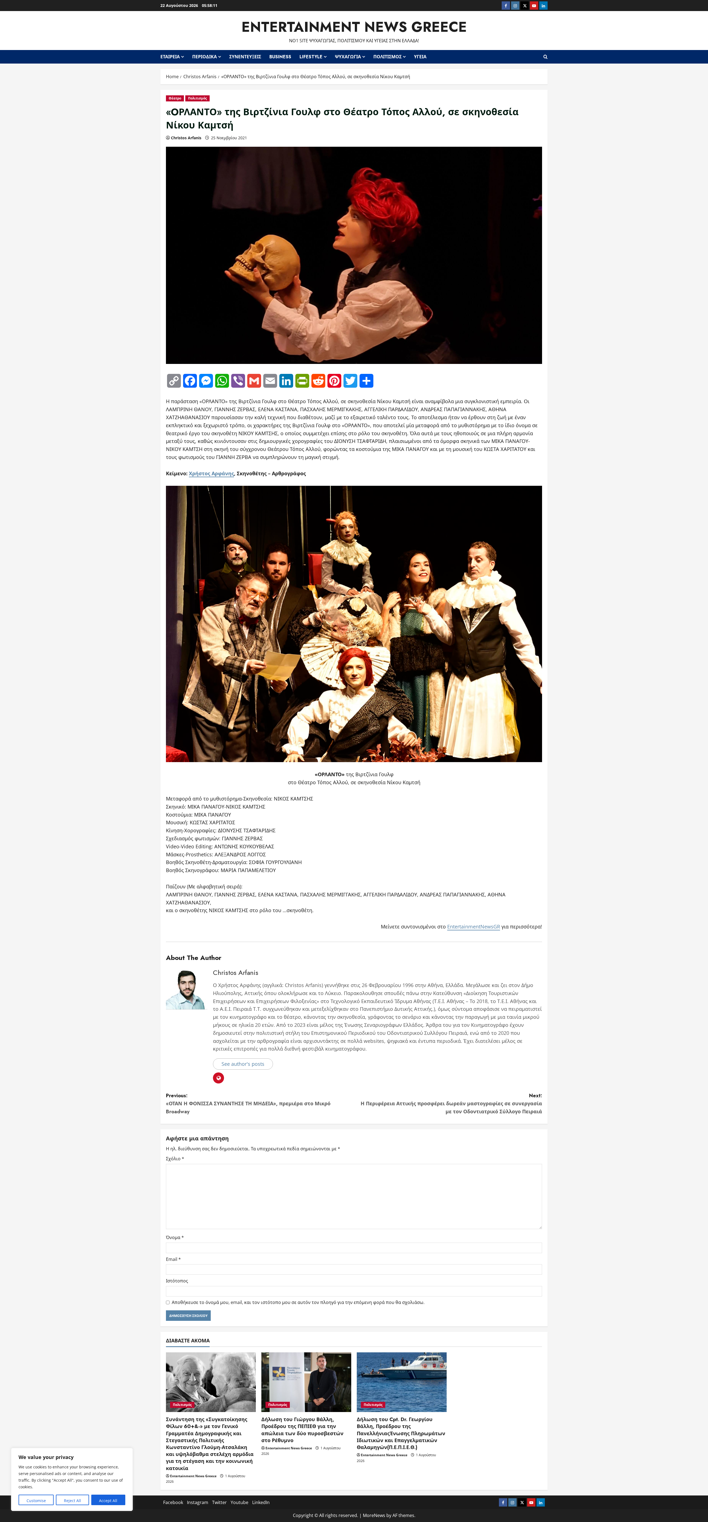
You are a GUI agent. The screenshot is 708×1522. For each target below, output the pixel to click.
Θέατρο (175, 98)
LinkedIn (261, 1502)
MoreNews (374, 1515)
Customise (36, 1500)
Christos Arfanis (186, 137)
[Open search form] (545, 56)
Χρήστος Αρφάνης (211, 473)
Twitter (219, 1502)
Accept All (108, 1500)
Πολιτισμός (387, 57)
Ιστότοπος (177, 1281)
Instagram (197, 1502)
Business (280, 57)
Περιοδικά (204, 57)
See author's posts (243, 1064)
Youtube (239, 1502)
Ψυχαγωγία (348, 57)
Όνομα (175, 1237)
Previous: (248, 1103)
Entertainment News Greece (354, 27)
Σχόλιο (175, 1159)
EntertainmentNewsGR (473, 926)
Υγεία (420, 57)
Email (173, 1259)
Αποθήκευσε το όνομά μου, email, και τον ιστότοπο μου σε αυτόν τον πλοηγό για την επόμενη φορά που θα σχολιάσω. (298, 1302)
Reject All (72, 1500)
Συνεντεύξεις (245, 57)
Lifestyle (311, 57)
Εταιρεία (170, 57)
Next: (451, 1103)
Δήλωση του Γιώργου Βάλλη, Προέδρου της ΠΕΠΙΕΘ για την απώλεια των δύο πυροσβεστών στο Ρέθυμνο (302, 1430)
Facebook (173, 1502)
